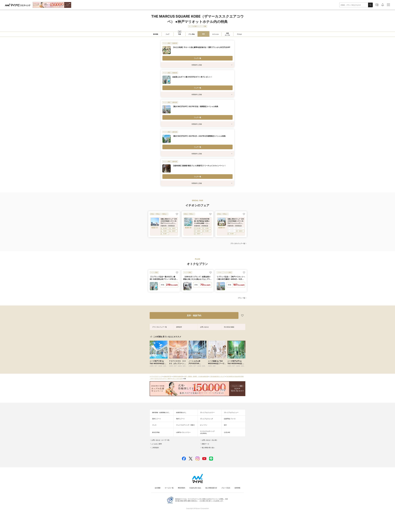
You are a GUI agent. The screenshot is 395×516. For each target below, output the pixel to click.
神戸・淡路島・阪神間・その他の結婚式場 (196, 376)
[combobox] (354, 5)
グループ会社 (225, 488)
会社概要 (158, 488)
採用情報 (237, 488)
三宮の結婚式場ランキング (217, 376)
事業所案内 (181, 488)
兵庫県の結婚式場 (178, 376)
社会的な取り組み (195, 488)
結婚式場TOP (167, 376)
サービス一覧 (169, 488)
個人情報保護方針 (211, 488)
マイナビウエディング (156, 376)
